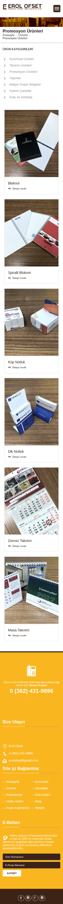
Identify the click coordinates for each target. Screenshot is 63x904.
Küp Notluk (16, 362)
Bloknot (14, 183)
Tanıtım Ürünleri (20, 65)
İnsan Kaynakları (18, 808)
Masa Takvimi (18, 630)
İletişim (40, 808)
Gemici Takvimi (19, 541)
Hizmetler (41, 788)
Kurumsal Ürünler (21, 59)
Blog (38, 801)
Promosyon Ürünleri (23, 72)
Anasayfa (8, 35)
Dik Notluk (16, 451)
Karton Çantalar (20, 91)
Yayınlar (15, 78)
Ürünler (23, 35)
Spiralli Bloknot (19, 273)
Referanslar (14, 795)
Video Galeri (14, 801)
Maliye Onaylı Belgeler (25, 84)
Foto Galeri (43, 795)
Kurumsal (41, 781)
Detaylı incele (19, 188)
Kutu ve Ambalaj (20, 97)
